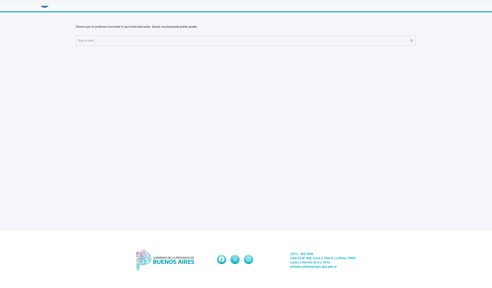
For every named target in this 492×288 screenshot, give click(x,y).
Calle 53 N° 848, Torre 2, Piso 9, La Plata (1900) (323, 258)
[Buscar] (411, 40)
